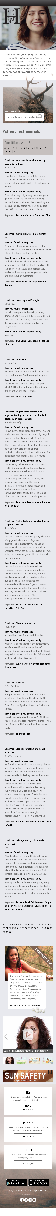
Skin (48, 215)
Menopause (21, 281)
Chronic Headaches (40, 663)
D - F (15, 147)
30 (35, 928)
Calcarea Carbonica (35, 215)
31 (38, 928)
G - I (23, 147)
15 (38, 924)
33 (44, 928)
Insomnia (43, 281)
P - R (46, 147)
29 (32, 928)
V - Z (16, 151)
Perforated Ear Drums (27, 604)
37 (7, 931)
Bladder (20, 821)
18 (48, 924)
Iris (28, 733)
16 (41, 924)
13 (32, 924)
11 (26, 924)
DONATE (28, 1123)
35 (51, 928)
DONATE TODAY (28, 1136)
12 (29, 924)
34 (48, 928)
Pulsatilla (33, 396)
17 (44, 924)
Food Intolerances (34, 902)
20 (4, 928)
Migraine (20, 733)
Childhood (32, 340)
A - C (6, 147)
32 (41, 928)
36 (4, 931)
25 (19, 928)
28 (29, 928)
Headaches (10, 667)
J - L (30, 147)
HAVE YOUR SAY (28, 1163)
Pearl (16, 505)
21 (7, 928)
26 (23, 928)
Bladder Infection (35, 821)
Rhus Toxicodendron (15, 909)
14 (35, 924)
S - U (8, 151)
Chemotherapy (42, 502)
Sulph (48, 902)
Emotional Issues (25, 502)
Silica (38, 905)
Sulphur (9, 905)
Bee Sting (21, 340)
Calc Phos (20, 608)
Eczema (20, 215)
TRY (28, 1092)
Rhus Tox (46, 905)
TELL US (28, 1150)
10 (23, 924)
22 (10, 928)
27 (26, 928)
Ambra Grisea (23, 663)
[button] (50, 1037)
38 (10, 931)
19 (51, 924)
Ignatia (9, 285)
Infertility (21, 396)
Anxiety (33, 281)
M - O (38, 147)
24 (16, 928)
